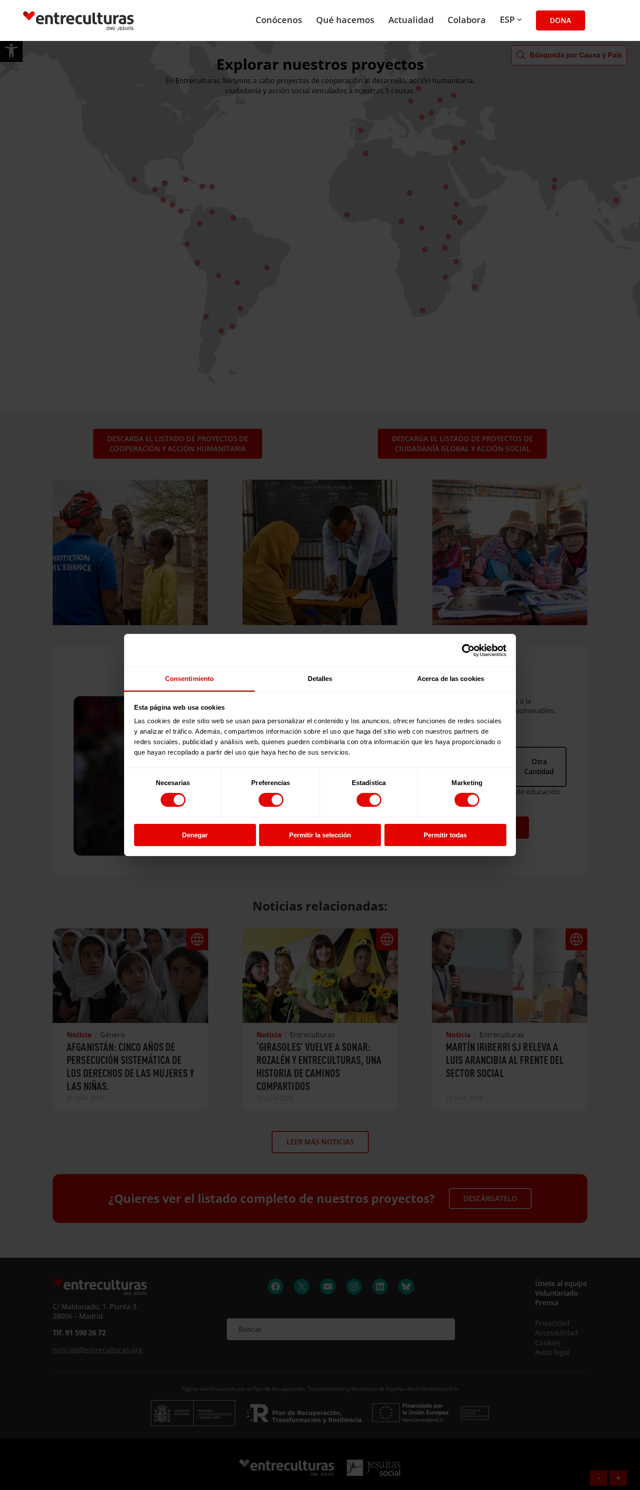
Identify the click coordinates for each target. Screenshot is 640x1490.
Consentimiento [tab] (189, 678)
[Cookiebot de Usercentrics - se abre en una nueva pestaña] (468, 650)
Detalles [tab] (320, 678)
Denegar (195, 835)
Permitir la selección (320, 835)
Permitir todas (445, 835)
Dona (560, 20)
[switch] (271, 800)
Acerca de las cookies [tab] (450, 678)
